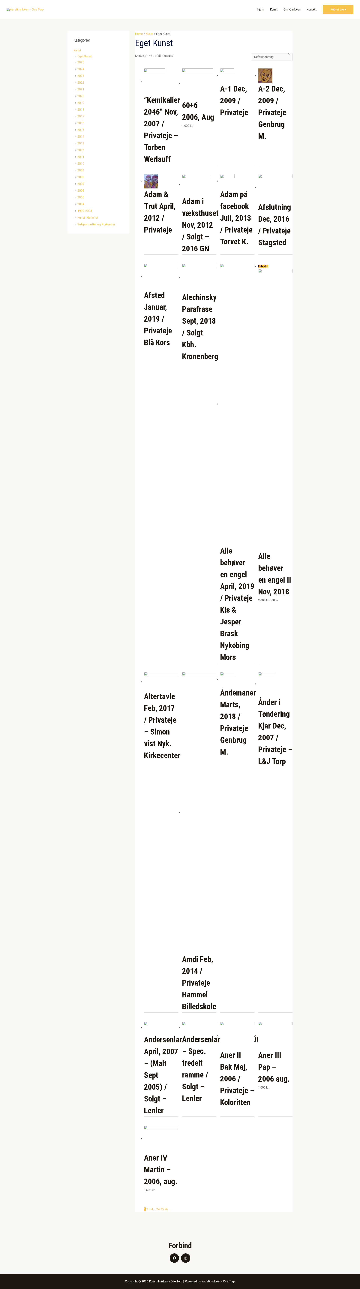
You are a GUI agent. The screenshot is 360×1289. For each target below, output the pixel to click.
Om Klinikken (292, 9)
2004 (80, 204)
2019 (80, 103)
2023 (80, 76)
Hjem (260, 9)
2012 (80, 150)
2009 (80, 170)
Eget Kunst (84, 56)
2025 (80, 62)
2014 (80, 136)
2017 (80, 116)
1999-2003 (84, 211)
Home (139, 34)
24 (158, 1209)
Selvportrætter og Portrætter (96, 224)
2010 (80, 163)
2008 (80, 177)
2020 (80, 96)
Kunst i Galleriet (87, 217)
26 (166, 1209)
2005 (80, 197)
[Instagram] (185, 1258)
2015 (80, 130)
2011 (80, 157)
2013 (80, 143)
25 (162, 1209)
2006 (80, 190)
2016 (80, 123)
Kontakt (311, 9)
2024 (80, 69)
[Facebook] (174, 1258)
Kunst (274, 9)
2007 (80, 184)
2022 (80, 82)
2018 (80, 109)
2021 (80, 89)
